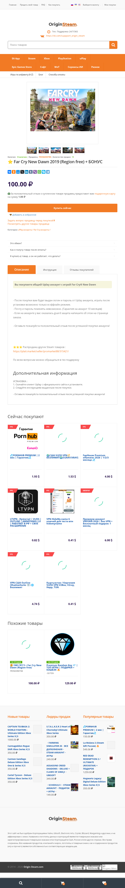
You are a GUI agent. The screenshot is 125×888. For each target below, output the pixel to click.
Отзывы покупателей (82, 269)
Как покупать (54, 5)
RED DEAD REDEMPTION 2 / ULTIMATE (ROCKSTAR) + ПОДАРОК (91, 762)
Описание (21, 270)
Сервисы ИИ (75, 66)
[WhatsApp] (39, 172)
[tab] (21, 269)
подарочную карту (105, 193)
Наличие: (12, 157)
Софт (43, 66)
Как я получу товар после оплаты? (28, 249)
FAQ (43, 5)
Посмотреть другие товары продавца (28, 223)
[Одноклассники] (14, 172)
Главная (12, 5)
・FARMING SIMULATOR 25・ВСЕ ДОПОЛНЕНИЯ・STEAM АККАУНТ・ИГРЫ (57, 749)
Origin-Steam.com (33, 866)
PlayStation (64, 58)
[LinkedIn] (26, 172)
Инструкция (49, 269)
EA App (16, 58)
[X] (22, 172)
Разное (95, 66)
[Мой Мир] (18, 172)
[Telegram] (48, 172)
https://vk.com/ (65, 35)
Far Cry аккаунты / (42, 229)
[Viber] (35, 172)
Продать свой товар (29, 5)
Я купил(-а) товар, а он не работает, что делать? (35, 256)
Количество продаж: (62, 157)
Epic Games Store (22, 66)
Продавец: (33, 157)
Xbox (47, 58)
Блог (41, 74)
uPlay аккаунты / (26, 229)
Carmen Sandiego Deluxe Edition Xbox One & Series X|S (18, 762)
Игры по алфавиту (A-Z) (21, 74)
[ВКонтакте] (9, 172)
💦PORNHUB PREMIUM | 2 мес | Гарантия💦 (93, 729)
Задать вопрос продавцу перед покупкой (31, 220)
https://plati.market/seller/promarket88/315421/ (41, 351)
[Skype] (43, 172)
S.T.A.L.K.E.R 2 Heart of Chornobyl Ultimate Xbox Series (58, 729)
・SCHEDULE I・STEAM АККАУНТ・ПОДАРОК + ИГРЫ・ (58, 788)
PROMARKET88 (45, 157)
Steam (32, 58)
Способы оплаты (57, 74)
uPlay (83, 58)
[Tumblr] (31, 172)
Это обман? (16, 243)
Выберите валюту (91, 5)
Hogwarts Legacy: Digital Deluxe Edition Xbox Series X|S (94, 781)
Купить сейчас (62, 207)
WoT (56, 66)
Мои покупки (110, 5)
